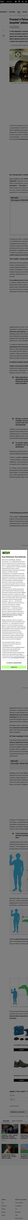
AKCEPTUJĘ (14, 667)
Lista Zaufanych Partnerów (18, 657)
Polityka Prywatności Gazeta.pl (9, 614)
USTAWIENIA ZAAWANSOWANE (14, 662)
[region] (14, 610)
